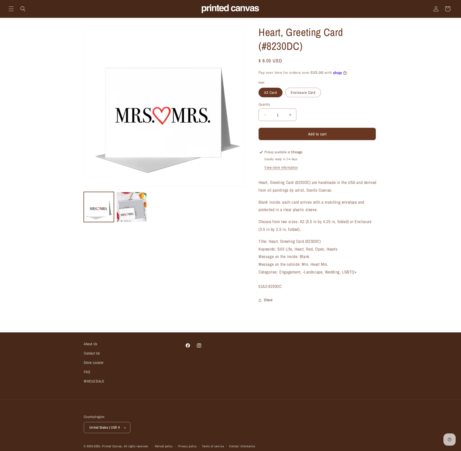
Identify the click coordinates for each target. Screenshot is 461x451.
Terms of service (213, 446)
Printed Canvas (112, 446)
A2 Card (270, 92)
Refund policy (164, 446)
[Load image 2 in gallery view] (132, 207)
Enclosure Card (303, 92)
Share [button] (268, 299)
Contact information (242, 446)
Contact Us (92, 353)
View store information (281, 167)
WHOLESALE (94, 381)
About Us (90, 343)
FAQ (87, 371)
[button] (11, 9)
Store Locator (94, 362)
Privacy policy (187, 446)
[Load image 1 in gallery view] (99, 207)
